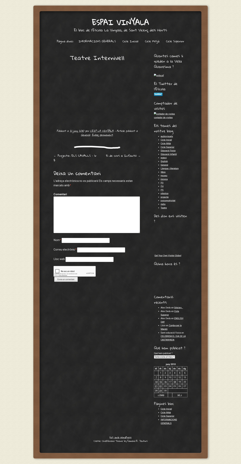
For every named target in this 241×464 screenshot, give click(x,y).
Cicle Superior (175, 41)
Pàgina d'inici (65, 41)
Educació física (168, 150)
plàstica (164, 193)
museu (164, 175)
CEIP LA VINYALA (102, 130)
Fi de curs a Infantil (123, 155)
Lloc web (59, 259)
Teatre (164, 208)
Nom (57, 240)
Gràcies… (178, 307)
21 (156, 386)
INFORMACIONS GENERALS (97, 41)
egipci (164, 157)
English (164, 161)
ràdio (163, 204)
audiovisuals (167, 136)
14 (156, 382)
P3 (162, 183)
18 (174, 382)
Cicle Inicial (130, 41)
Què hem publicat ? (163, 353)
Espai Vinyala (120, 22)
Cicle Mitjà (152, 41)
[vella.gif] (159, 75)
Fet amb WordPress (121, 437)
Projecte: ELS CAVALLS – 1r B (75, 158)
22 (160, 386)
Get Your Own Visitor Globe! (168, 255)
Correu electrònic (65, 249)
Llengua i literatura (170, 168)
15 (160, 382)
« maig (161, 395)
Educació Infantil (169, 154)
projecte (165, 197)
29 (160, 390)
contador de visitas (163, 117)
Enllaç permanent (102, 134)
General (85, 134)
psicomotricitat (168, 200)
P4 (162, 186)
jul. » (180, 395)
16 (165, 382)
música (164, 179)
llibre (163, 172)
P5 (162, 190)
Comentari (59, 194)
